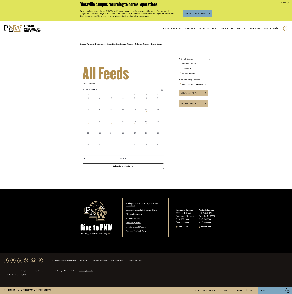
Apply (239, 290)
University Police (133, 222)
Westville (206, 227)
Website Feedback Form (136, 231)
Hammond (184, 227)
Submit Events (188, 103)
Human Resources (134, 214)
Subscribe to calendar (121, 166)
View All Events (189, 93)
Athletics (241, 28)
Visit (226, 290)
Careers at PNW (133, 218)
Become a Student (172, 28)
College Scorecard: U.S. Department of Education (142, 204)
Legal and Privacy (117, 260)
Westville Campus (188, 73)
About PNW (255, 28)
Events (85, 83)
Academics (190, 28)
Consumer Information (100, 260)
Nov (85, 159)
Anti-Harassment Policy (134, 260)
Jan (161, 159)
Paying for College (208, 28)
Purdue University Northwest (27, 290)
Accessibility (84, 260)
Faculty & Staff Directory (136, 227)
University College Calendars (189, 80)
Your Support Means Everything (93, 233)
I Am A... (263, 290)
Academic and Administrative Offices (141, 210)
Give (252, 290)
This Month (123, 159)
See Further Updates (196, 14)
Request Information (205, 290)
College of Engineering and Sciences (195, 84)
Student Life (227, 28)
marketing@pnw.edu (86, 271)
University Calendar (186, 59)
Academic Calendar (189, 63)
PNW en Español (272, 28)
